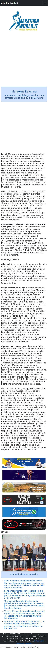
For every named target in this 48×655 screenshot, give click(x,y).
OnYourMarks (39, 641)
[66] (24, 463)
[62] (24, 475)
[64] (24, 500)
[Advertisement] (24, 60)
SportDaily (20, 643)
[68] (24, 524)
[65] (24, 512)
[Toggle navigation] (45, 3)
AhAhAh (29, 643)
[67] (24, 487)
